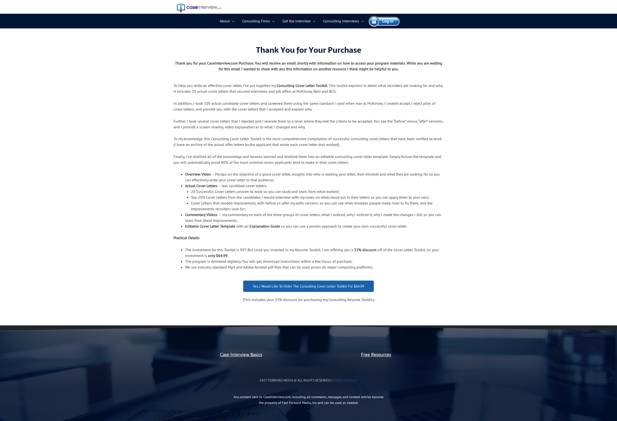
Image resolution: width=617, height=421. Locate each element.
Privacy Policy (345, 380)
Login (382, 21)
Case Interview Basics (241, 354)
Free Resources (376, 354)
